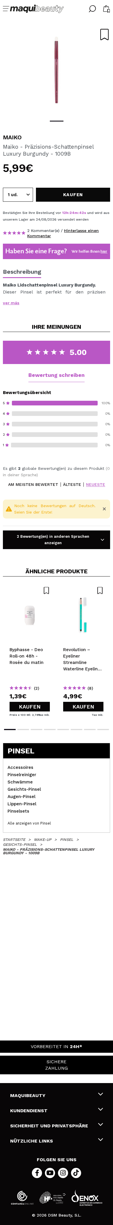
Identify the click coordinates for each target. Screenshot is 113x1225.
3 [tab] (36, 729)
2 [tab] (23, 729)
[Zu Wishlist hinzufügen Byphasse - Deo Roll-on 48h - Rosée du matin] (30, 590)
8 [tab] (103, 729)
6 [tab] (76, 729)
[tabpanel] (56, 70)
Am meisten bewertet (33, 484)
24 (72, 213)
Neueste (95, 484)
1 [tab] (56, 121)
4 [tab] (50, 729)
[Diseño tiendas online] (87, 1198)
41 (81, 213)
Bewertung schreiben (56, 375)
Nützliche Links (31, 1141)
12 (64, 213)
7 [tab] (90, 729)
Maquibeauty (27, 1095)
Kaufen (30, 707)
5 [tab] (63, 729)
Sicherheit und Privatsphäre (49, 1126)
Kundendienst (29, 1110)
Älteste (72, 484)
